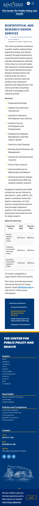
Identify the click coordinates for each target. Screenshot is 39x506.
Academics (5, 361)
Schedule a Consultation (20, 324)
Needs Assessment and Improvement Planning (20, 320)
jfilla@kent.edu (25, 287)
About (4, 359)
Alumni (4, 366)
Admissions (6, 364)
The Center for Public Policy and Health (19, 12)
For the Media (6, 399)
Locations (5, 378)
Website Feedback (8, 402)
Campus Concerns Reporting (11, 412)
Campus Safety (7, 371)
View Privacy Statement (11, 502)
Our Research (6, 383)
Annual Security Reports (10, 410)
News (4, 381)
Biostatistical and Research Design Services (18, 313)
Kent (6, 37)
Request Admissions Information (12, 397)
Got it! (31, 497)
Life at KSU (5, 376)
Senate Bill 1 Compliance (10, 417)
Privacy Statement (8, 415)
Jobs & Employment (8, 374)
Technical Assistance (13, 39)
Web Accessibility (8, 420)
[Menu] (32, 3)
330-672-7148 (8, 437)
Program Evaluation (19, 307)
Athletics (5, 369)
